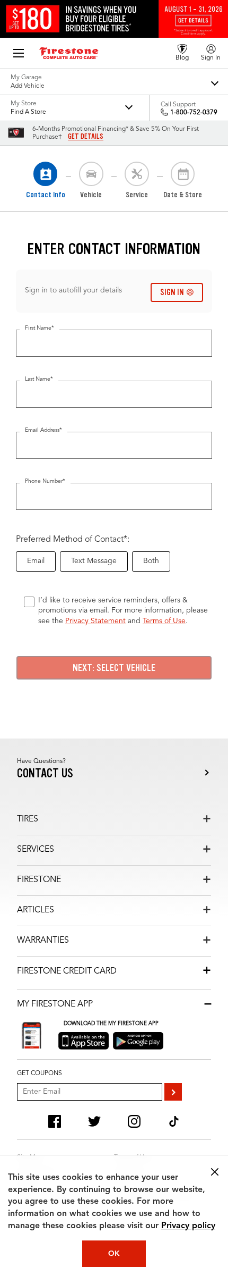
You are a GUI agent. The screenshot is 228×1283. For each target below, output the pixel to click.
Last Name (39, 379)
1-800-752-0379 (193, 113)
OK (114, 1253)
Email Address (43, 430)
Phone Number (45, 481)
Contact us (45, 773)
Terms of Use (164, 621)
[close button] (214, 1172)
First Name (39, 328)
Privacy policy (188, 1226)
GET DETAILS (85, 136)
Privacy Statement (95, 621)
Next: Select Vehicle (114, 667)
